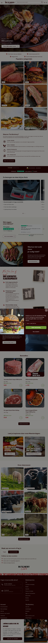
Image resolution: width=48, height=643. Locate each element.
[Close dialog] (46, 310)
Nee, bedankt (36, 331)
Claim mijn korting (36, 327)
